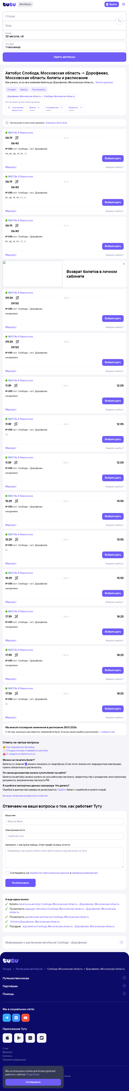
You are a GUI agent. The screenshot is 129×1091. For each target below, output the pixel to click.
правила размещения (85, 872)
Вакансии (7, 1052)
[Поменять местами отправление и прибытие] (119, 20)
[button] (7, 1018)
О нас (5, 1048)
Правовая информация (14, 1059)
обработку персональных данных (49, 872)
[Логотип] (9, 4)
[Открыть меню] (124, 4)
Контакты (7, 1056)
